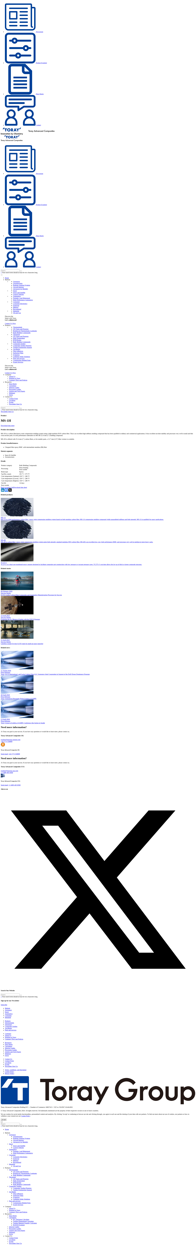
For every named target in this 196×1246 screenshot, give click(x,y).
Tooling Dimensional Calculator (23, 1221)
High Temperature (19, 338)
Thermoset (16, 334)
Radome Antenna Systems (21, 285)
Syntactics (16, 355)
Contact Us (8, 1059)
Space (15, 291)
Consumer (16, 302)
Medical (15, 307)
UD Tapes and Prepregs (20, 329)
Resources (8, 1043)
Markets (7, 1008)
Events (11, 402)
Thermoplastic (17, 327)
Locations (12, 400)
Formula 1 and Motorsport (21, 298)
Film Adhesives (18, 351)
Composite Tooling (19, 344)
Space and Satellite (19, 292)
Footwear (16, 305)
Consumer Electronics (20, 304)
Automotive (17, 296)
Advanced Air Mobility (20, 289)
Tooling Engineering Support (22, 347)
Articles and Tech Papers (17, 391)
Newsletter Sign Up (15, 404)
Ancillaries (16, 349)
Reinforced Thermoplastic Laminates (25, 331)
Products (8, 1021)
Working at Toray (14, 378)
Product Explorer (41, 63)
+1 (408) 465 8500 (14, 785)
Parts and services (18, 358)
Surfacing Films (18, 353)
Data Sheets (40, 94)
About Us (12, 376)
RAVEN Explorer (19, 1225)
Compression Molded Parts (22, 360)
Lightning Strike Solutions (21, 357)
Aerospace (16, 281)
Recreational (17, 309)
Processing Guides (15, 389)
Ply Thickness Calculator (21, 1219)
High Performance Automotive (23, 300)
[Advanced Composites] (28, 134)
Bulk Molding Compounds (21, 333)
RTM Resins (17, 340)
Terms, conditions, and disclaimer (15, 1070)
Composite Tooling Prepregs (22, 345)
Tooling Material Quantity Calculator (25, 1223)
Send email (4, 754)
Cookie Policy (9, 1072)
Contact (38, 125)
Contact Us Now (10, 323)
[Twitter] (98, 986)
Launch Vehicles (18, 294)
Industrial (16, 311)
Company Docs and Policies (18, 380)
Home (7, 278)
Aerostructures (17, 283)
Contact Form (13, 398)
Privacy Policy (9, 1073)
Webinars (12, 393)
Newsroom (39, 32)
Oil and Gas (17, 313)
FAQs (11, 395)
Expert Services (18, 362)
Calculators (12, 386)
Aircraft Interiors (18, 287)
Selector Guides (14, 387)
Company (8, 1033)
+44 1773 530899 (14, 754)
